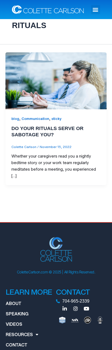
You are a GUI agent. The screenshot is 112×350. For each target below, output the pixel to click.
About (13, 303)
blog (15, 118)
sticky (56, 118)
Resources (19, 334)
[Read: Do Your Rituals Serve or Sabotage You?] (56, 80)
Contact (16, 345)
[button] (95, 9)
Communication (35, 118)
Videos (14, 324)
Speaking (17, 313)
